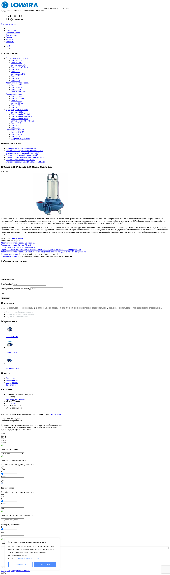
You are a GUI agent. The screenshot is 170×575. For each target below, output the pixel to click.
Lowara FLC (16, 125)
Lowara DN (16, 107)
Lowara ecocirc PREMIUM (22, 116)
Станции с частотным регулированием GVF (25, 157)
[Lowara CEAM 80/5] (9, 332)
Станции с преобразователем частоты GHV (24, 151)
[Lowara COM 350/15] (9, 363)
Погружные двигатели (20, 139)
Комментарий (7, 280)
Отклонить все (20, 565)
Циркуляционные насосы (17, 110)
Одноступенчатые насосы (17, 58)
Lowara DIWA (17, 103)
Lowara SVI (16, 89)
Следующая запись (9, 256)
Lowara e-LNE (17, 112)
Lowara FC (15, 127)
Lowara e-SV (16, 85)
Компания (10, 378)
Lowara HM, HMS (18, 92)
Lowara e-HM (16, 87)
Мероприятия (12, 380)
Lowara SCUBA (17, 132)
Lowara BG (15, 69)
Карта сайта (56, 414)
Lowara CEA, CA (18, 65)
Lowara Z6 (15, 136)
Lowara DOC (16, 101)
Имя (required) (7, 284)
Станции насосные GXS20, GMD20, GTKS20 (25, 162)
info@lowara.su (12, 403)
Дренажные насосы (14, 94)
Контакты (10, 42)
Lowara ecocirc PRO (19, 119)
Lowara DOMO (17, 98)
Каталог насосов (13, 33)
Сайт (3, 293)
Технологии (11, 385)
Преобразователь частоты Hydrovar (21, 148)
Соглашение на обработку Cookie (26, 558)
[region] (32, 554)
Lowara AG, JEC (18, 74)
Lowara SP (15, 81)
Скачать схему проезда (15, 399)
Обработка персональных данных (20, 314)
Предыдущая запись (10, 254)
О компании (11, 30)
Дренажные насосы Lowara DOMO (16, 245)
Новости (9, 39)
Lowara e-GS (16, 134)
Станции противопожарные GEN (20, 160)
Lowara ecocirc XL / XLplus (22, 121)
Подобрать (5, 571)
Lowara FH (15, 76)
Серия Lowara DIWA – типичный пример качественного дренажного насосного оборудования (41, 249)
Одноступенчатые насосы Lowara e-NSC (18, 247)
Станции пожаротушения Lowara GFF (22, 153)
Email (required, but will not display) (15, 289)
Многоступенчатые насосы (17, 83)
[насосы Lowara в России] (20, 8)
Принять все (45, 565)
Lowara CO (15, 72)
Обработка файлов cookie (17, 316)
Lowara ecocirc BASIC (20, 114)
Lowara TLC (16, 123)
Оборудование (17, 238)
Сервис (9, 37)
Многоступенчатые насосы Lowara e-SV (18, 243)
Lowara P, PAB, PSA (19, 67)
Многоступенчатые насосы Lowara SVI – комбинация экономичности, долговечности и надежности (43, 252)
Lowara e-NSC (17, 60)
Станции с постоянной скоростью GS (22, 155)
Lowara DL (15, 105)
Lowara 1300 (16, 96)
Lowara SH (15, 78)
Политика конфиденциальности (19, 312)
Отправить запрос (8, 24)
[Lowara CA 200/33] (9, 347)
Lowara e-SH (16, 63)
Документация (12, 35)
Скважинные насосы (15, 130)
